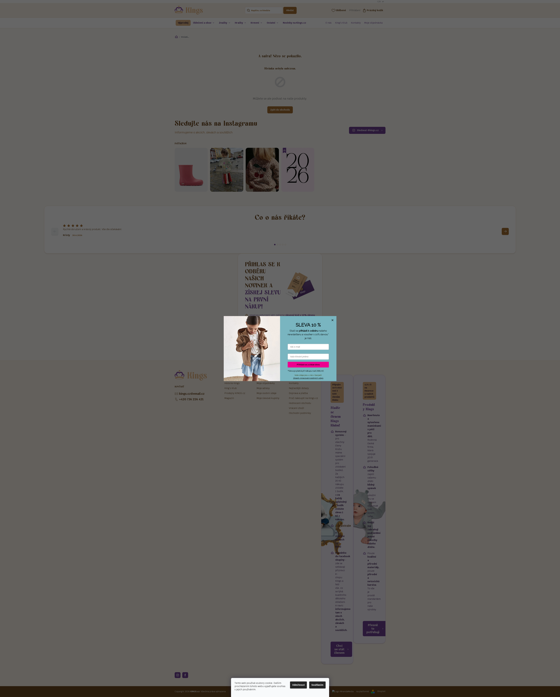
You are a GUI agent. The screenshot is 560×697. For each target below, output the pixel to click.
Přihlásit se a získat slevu (308, 364)
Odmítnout (298, 684)
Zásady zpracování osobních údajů (308, 378)
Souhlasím (317, 684)
